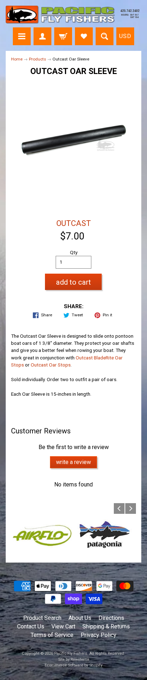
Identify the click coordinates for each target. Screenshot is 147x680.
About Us (80, 618)
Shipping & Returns (106, 626)
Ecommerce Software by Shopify (73, 665)
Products (37, 59)
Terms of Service (52, 635)
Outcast (73, 223)
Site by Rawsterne (73, 659)
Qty (73, 252)
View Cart (63, 626)
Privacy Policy (98, 635)
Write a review (73, 462)
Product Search (42, 618)
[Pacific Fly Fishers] (73, 15)
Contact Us (30, 626)
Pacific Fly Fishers (70, 653)
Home (16, 59)
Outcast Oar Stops (51, 365)
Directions (111, 618)
